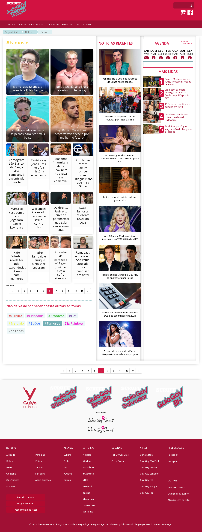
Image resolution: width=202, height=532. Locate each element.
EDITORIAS (88, 447)
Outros (67, 479)
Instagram (173, 461)
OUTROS (172, 480)
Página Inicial (11, 32)
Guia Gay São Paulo (150, 461)
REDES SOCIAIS (176, 447)
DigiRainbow (74, 323)
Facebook (173, 454)
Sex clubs (40, 473)
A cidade (10, 454)
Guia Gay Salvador (149, 473)
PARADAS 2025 (68, 24)
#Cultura (15, 316)
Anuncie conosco (26, 497)
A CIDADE (11, 24)
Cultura (67, 454)
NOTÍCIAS (22, 24)
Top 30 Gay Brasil (120, 454)
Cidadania (11, 473)
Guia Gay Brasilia (148, 467)
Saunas (39, 467)
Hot (65, 467)
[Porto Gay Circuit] (101, 429)
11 (82, 291)
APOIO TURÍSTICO (84, 24)
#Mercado (16, 323)
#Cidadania (35, 316)
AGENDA (173, 43)
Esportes (10, 486)
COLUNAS (116, 447)
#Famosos (44, 32)
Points (38, 461)
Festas (67, 461)
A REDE (144, 447)
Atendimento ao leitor (26, 509)
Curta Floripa (118, 461)
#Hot (73, 316)
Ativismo (68, 473)
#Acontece (56, 316)
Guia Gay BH (146, 479)
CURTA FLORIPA (53, 24)
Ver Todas (16, 331)
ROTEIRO (11, 447)
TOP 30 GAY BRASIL (36, 24)
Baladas (10, 461)
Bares (9, 467)
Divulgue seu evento (25, 503)
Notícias (29, 32)
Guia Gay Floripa (148, 486)
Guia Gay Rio (146, 492)
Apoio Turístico (43, 479)
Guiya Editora (147, 454)
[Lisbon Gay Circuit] (101, 419)
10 (75, 291)
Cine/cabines (12, 479)
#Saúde (34, 323)
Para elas (40, 454)
